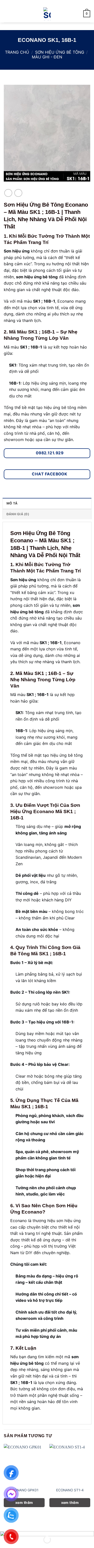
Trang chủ (17, 52)
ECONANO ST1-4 (70, 1490)
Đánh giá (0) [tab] (18, 514)
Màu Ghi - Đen (47, 56)
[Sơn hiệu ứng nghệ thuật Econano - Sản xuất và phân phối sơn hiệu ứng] (47, 14)
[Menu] (7, 14)
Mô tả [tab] (12, 503)
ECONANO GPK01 (24, 1490)
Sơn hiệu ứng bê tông (59, 52)
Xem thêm (24, 1502)
